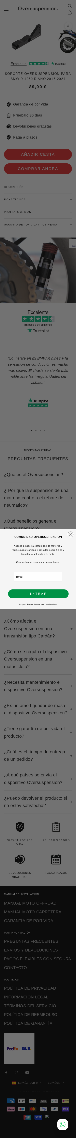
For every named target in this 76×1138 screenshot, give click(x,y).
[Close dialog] (70, 534)
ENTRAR (38, 593)
